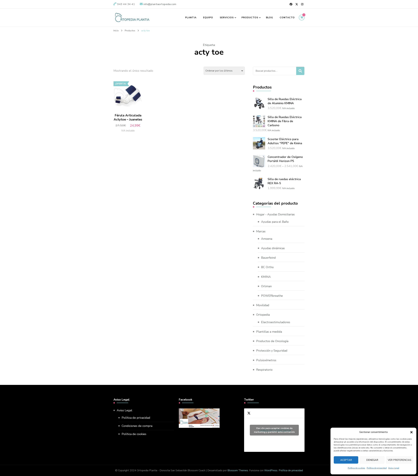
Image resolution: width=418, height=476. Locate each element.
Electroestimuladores (275, 322)
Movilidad (262, 305)
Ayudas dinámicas (273, 248)
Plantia (190, 17)
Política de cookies (356, 468)
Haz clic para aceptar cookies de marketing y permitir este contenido (274, 430)
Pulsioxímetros (266, 360)
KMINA (266, 277)
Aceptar (346, 460)
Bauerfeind (268, 258)
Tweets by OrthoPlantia (274, 430)
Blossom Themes (237, 470)
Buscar (300, 71)
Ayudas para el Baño (275, 222)
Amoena (266, 239)
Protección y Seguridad (271, 351)
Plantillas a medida (269, 332)
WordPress (270, 470)
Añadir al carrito (127, 97)
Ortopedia (263, 315)
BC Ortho (267, 267)
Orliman (266, 286)
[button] (411, 432)
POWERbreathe (272, 296)
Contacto (287, 17)
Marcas (260, 231)
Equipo (208, 17)
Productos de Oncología (272, 341)
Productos (249, 17)
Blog (269, 17)
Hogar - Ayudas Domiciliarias (275, 214)
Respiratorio (264, 370)
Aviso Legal (393, 468)
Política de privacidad (377, 468)
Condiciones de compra (137, 426)
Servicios (227, 17)
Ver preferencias (399, 460)
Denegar (372, 460)
